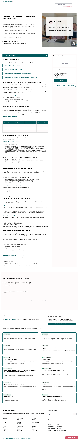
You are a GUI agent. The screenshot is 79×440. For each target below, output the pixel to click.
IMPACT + (44, 384)
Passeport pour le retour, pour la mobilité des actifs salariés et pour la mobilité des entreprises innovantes (19, 371)
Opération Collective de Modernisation (13, 384)
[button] (75, 4)
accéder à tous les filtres (67, 6)
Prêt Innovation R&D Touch (10, 359)
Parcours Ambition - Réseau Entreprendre (53, 370)
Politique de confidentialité (26, 438)
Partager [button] (58, 85)
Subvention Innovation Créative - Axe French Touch (16, 336)
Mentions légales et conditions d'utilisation (10, 438)
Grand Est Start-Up (8, 396)
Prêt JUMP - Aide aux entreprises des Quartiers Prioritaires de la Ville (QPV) (58, 347)
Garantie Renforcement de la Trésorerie (52, 396)
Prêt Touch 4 (6, 347)
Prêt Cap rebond (46, 359)
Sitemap (34, 438)
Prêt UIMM (44, 336)
